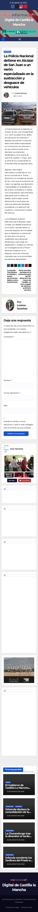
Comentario (9, 337)
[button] (35, 39)
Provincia (7, 51)
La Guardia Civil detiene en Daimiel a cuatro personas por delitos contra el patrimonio (12, 276)
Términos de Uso (26, 907)
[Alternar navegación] (19, 39)
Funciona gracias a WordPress (12, 899)
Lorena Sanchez (21, 93)
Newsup (31, 899)
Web (5, 406)
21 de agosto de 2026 (15, 791)
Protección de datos (12, 907)
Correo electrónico (12, 393)
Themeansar (19, 902)
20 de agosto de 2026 (16, 840)
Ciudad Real (10, 806)
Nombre (8, 380)
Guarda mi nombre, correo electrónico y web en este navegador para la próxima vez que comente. (18, 424)
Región (8, 782)
